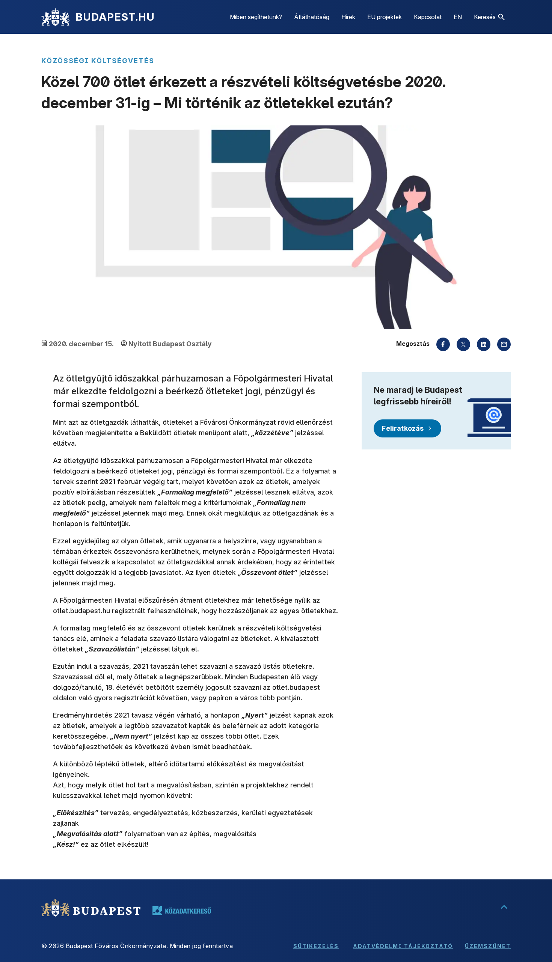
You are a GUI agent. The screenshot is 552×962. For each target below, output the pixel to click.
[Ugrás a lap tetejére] (504, 907)
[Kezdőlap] (55, 17)
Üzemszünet (488, 946)
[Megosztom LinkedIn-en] (483, 344)
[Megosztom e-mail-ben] (504, 344)
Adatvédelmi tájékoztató (403, 946)
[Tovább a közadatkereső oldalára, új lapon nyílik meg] (181, 910)
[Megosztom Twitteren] (463, 344)
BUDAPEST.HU (115, 17)
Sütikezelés (316, 946)
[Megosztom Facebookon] (443, 344)
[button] (489, 17)
